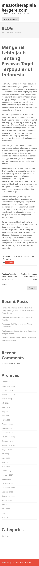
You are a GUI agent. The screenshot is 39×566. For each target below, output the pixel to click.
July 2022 (5, 505)
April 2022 (6, 517)
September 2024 (8, 394)
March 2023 (6, 471)
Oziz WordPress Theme (21, 562)
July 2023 (5, 454)
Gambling (7, 259)
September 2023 (8, 445)
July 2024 (5, 403)
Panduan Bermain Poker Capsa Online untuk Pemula (9, 276)
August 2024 (7, 399)
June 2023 (6, 458)
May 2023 (6, 462)
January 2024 (7, 428)
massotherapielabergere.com (19, 7)
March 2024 (6, 420)
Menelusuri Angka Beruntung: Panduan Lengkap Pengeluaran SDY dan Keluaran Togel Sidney (18, 310)
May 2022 (6, 513)
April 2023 (6, 466)
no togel (9, 262)
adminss (26, 256)
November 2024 (8, 386)
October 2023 (7, 441)
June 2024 (6, 407)
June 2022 (6, 509)
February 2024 (7, 424)
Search (4, 284)
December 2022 (8, 483)
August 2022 (7, 500)
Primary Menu (10, 19)
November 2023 (8, 437)
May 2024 (6, 411)
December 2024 (8, 382)
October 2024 (7, 390)
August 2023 (7, 450)
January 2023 (7, 479)
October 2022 (7, 492)
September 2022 (8, 496)
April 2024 (6, 416)
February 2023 (7, 475)
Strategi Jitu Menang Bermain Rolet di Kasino (29, 276)
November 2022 (8, 488)
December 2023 (8, 433)
